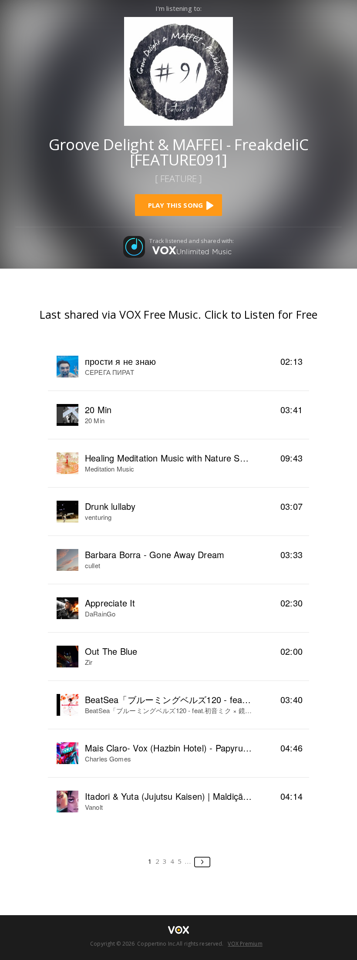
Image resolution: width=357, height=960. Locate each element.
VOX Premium (245, 943)
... (188, 861)
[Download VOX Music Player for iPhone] (178, 70)
